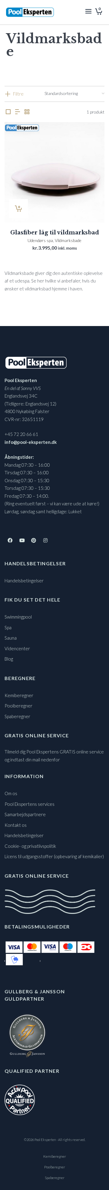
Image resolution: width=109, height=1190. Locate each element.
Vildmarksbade (68, 240)
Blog (9, 659)
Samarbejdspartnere (25, 814)
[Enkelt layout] (8, 111)
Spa (8, 627)
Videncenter (17, 648)
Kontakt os (16, 825)
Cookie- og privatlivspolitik (30, 846)
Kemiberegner (19, 695)
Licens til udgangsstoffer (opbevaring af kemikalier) (54, 856)
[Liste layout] (17, 111)
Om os (11, 793)
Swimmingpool (18, 617)
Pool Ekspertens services (29, 804)
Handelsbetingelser (24, 580)
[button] (18, 208)
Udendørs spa (40, 240)
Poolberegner (18, 705)
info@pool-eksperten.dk (31, 442)
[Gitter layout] (27, 111)
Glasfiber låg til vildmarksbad (54, 232)
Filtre (18, 94)
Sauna (11, 638)
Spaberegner (17, 716)
